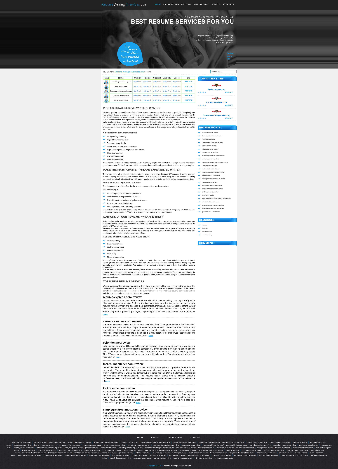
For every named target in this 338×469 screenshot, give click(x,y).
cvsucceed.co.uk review (225, 448)
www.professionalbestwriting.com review (216, 198)
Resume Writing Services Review (129, 72)
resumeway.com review (188, 450)
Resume (205, 228)
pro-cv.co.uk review (126, 453)
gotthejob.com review (139, 455)
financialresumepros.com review (60, 453)
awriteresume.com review (198, 453)
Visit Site (188, 82)
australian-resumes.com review (284, 445)
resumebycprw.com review (221, 455)
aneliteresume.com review (266, 453)
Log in (229, 56)
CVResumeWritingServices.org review (215, 162)
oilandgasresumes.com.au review (213, 179)
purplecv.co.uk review (92, 450)
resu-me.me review (285, 453)
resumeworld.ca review (177, 455)
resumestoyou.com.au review (198, 455)
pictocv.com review (28, 450)
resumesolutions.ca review (186, 448)
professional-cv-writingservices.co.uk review (161, 450)
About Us (216, 4)
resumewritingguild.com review (245, 455)
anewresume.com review (210, 169)
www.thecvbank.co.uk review (260, 445)
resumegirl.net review (206, 448)
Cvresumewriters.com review (212, 136)
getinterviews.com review (211, 212)
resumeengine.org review (191, 445)
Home (157, 4)
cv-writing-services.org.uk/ (121, 82)
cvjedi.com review (208, 195)
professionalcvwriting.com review (211, 450)
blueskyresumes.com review (99, 455)
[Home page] (123, 5)
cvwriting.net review (179, 453)
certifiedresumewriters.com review (86, 453)
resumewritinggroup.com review (29, 455)
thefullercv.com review (158, 455)
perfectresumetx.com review (274, 450)
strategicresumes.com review (297, 450)
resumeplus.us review (209, 182)
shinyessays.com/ (121, 86)
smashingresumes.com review (212, 188)
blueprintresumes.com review (212, 185)
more (105, 314)
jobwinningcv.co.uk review (112, 450)
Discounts (186, 4)
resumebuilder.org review (53, 455)
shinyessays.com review (210, 159)
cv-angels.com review (265, 448)
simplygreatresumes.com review (125, 409)
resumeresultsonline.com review (34, 453)
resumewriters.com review (182, 458)
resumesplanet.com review (268, 455)
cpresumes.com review (210, 152)
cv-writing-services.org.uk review (213, 155)
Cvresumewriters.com (121, 96)
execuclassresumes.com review (213, 205)
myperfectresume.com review (120, 458)
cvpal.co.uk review (232, 450)
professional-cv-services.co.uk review (294, 455)
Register (230, 53)
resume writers (207, 231)
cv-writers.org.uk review (161, 453)
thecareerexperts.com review (114, 445)
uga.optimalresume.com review (139, 445)
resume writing (207, 235)
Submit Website (171, 4)
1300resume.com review (210, 192)
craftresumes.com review (245, 448)
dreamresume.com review (211, 175)
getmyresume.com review (133, 450)
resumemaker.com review (210, 202)
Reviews (155, 437)
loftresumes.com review (203, 458)
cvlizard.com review (143, 453)
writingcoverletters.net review (69, 445)
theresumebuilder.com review (123, 364)
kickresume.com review (119, 388)
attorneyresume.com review (24, 448)
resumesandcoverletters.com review (166, 445)
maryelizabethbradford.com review (241, 453)
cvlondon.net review (116, 342)
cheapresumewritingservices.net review (159, 448)
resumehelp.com (301, 453)
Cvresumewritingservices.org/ (212, 142)
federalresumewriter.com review (213, 208)
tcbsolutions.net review (210, 149)
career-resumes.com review (122, 321)
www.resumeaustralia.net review (213, 172)
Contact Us (228, 4)
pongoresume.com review (224, 458)
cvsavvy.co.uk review (109, 453)
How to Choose (201, 4)
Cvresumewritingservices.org (121, 91)
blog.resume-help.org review (75, 455)
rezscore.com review (209, 146)
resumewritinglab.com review (236, 445)
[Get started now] (130, 54)
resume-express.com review (122, 297)
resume (204, 225)
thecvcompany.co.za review (251, 450)
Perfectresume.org (121, 100)
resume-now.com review (120, 455)
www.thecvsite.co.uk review (308, 445)
